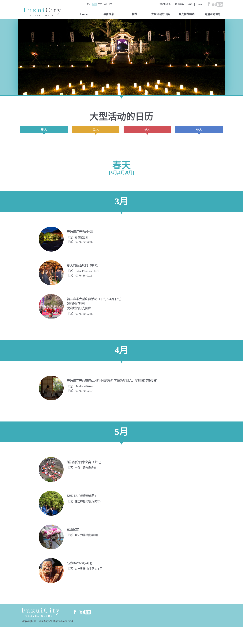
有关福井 (179, 4)
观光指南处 (165, 4)
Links (199, 4)
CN (94, 4)
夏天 (96, 129)
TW (100, 4)
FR (110, 4)
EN (88, 4)
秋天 (147, 129)
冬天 (199, 129)
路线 (190, 4)
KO (105, 4)
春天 (44, 129)
